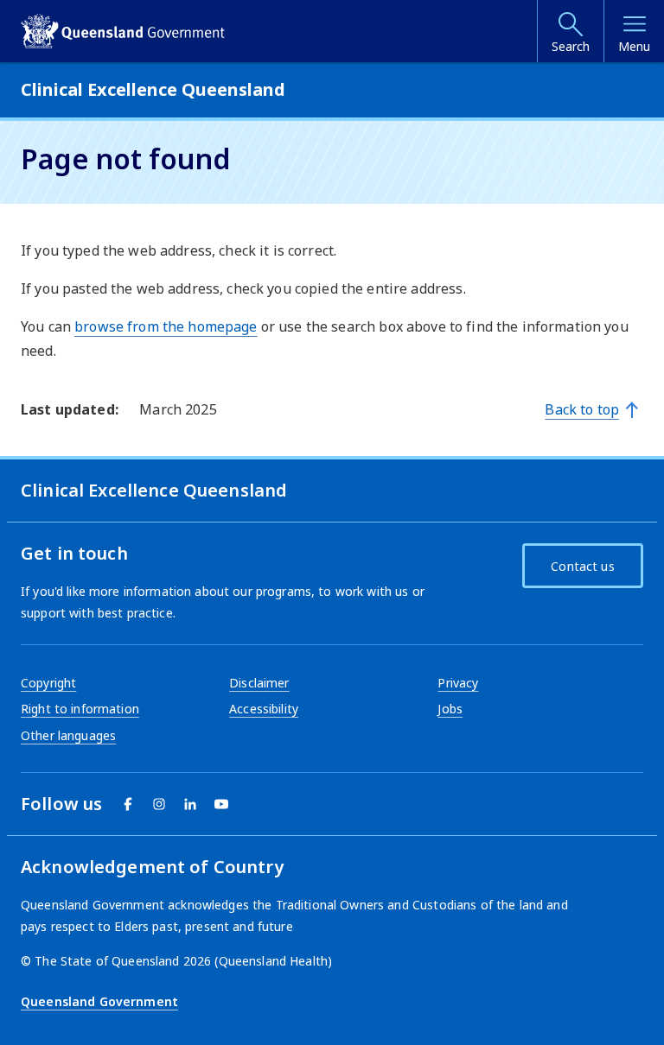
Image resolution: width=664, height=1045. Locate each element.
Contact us (582, 566)
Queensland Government (99, 1001)
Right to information (80, 708)
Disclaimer (259, 682)
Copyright (48, 682)
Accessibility (263, 708)
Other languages (68, 735)
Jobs (450, 708)
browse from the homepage (165, 326)
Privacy (457, 682)
